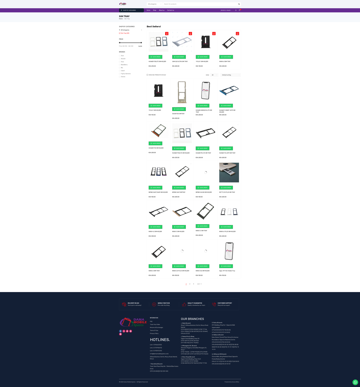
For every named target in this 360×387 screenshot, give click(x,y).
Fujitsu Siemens (126, 74)
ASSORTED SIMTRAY (178, 114)
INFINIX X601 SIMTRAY (178, 192)
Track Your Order (155, 324)
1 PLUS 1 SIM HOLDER (202, 61)
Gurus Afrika (235, 382)
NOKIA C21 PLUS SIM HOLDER (180, 271)
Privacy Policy (154, 333)
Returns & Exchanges (156, 327)
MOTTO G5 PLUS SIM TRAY (227, 192)
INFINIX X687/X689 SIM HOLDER (158, 192)
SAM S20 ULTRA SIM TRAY (180, 61)
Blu (122, 68)
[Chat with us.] (355, 382)
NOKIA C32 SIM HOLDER (203, 271)
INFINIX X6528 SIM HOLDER (204, 192)
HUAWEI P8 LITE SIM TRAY (203, 153)
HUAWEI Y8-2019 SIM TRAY (227, 153)
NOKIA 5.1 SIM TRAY (201, 231)
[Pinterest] (130, 331)
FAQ (151, 321)
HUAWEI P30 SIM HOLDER (156, 148)
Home (121, 19)
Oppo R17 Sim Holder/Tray (227, 271)
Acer (122, 56)
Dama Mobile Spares (129, 382)
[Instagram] (123, 331)
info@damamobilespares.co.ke (159, 354)
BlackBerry (124, 65)
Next (198, 284)
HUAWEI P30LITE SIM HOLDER (157, 61)
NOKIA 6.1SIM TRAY (224, 61)
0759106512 (158, 348)
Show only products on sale (157, 75)
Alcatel (123, 59)
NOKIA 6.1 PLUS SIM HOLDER (227, 231)
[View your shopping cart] (239, 10)
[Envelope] (120, 334)
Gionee (123, 77)
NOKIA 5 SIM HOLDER (178, 231)
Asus (122, 62)
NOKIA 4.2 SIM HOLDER (155, 231)
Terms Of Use (154, 330)
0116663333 (158, 345)
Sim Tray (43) (125, 33)
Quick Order (156, 57)
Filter (140, 46)
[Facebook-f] (120, 331)
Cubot (123, 71)
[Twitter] (127, 331)
